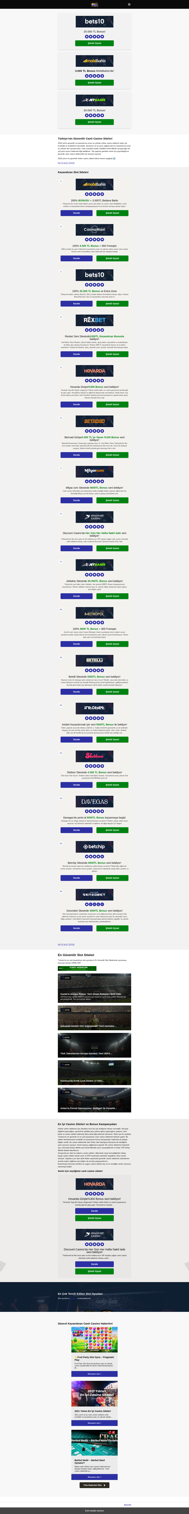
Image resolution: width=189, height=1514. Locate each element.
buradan (73, 1298)
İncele (76, 213)
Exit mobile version (94, 1510)
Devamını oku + (94, 1374)
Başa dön (127, 1504)
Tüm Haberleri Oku (92, 1485)
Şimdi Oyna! (94, 43)
